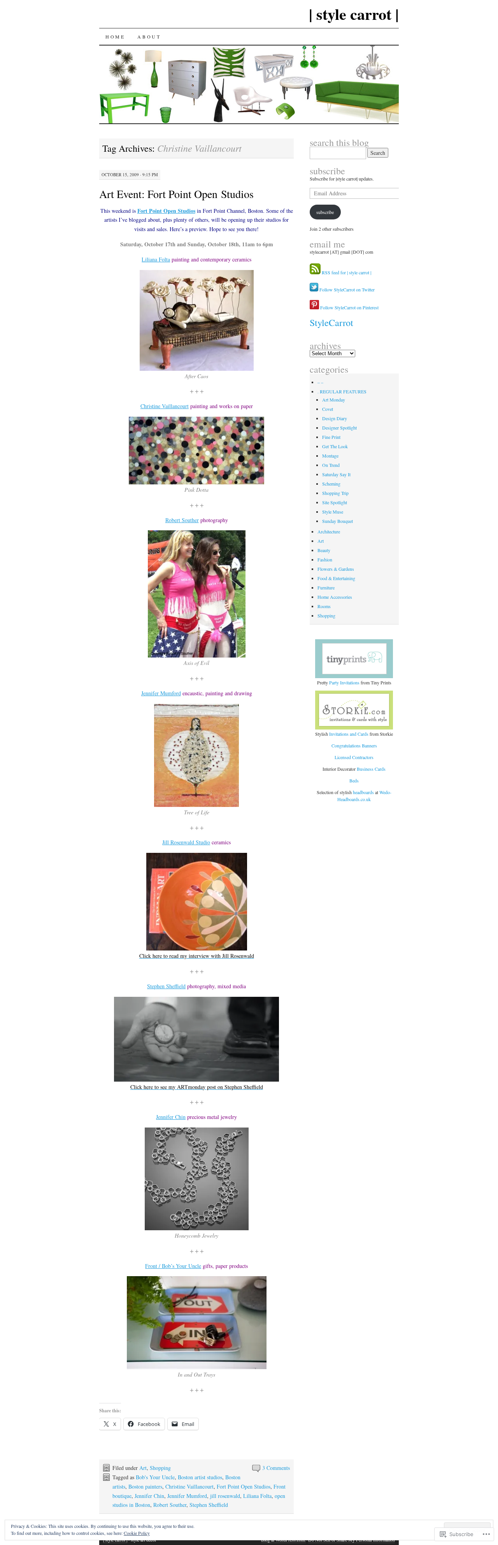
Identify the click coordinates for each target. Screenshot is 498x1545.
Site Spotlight (334, 502)
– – (320, 382)
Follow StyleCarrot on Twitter (346, 289)
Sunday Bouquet (337, 521)
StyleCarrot (331, 322)
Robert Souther (182, 520)
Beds (354, 780)
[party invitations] (354, 658)
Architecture (328, 531)
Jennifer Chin (171, 1117)
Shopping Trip (335, 493)
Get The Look (335, 446)
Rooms (324, 606)
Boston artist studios (200, 1477)
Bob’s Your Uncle (181, 1266)
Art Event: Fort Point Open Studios (176, 193)
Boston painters (145, 1486)
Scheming (331, 484)
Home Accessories (334, 597)
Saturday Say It (336, 474)
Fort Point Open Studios (166, 211)
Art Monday (333, 399)
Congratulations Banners (354, 745)
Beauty (323, 550)
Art (143, 1467)
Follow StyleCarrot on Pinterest (349, 307)
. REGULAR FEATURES (341, 391)
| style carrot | (354, 13)
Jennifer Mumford (161, 693)
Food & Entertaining (336, 578)
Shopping (160, 1467)
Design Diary (334, 418)
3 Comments (276, 1467)
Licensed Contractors (354, 757)
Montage (330, 455)
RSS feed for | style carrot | (346, 272)
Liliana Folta (156, 259)
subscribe (327, 171)
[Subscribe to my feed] (315, 272)
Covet (327, 409)
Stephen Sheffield (166, 986)
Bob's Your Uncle (155, 1477)
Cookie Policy (137, 1533)
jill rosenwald (225, 1495)
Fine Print (331, 437)
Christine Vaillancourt (164, 406)
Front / (153, 1266)
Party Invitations (344, 682)
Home (115, 36)
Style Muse (332, 512)
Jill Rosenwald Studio (186, 842)
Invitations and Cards (348, 734)
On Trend (331, 465)
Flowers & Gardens (335, 569)
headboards (364, 792)
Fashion (324, 559)
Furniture (326, 587)
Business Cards (371, 769)
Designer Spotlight (339, 427)
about (149, 36)
